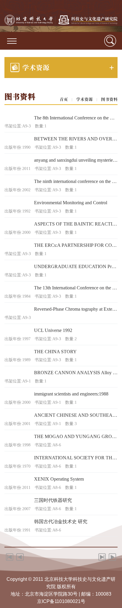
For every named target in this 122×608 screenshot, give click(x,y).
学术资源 (84, 99)
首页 (64, 99)
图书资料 (109, 99)
